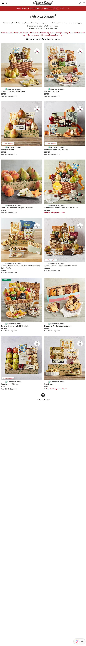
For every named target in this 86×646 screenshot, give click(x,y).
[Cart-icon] (84, 3)
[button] (43, 8)
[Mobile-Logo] (43, 3)
